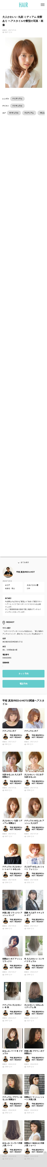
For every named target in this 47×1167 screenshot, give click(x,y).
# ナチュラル (17, 106)
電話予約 (24, 687)
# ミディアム (17, 99)
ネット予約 (24, 677)
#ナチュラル (13, 113)
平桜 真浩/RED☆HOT (25, 575)
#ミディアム (29, 113)
